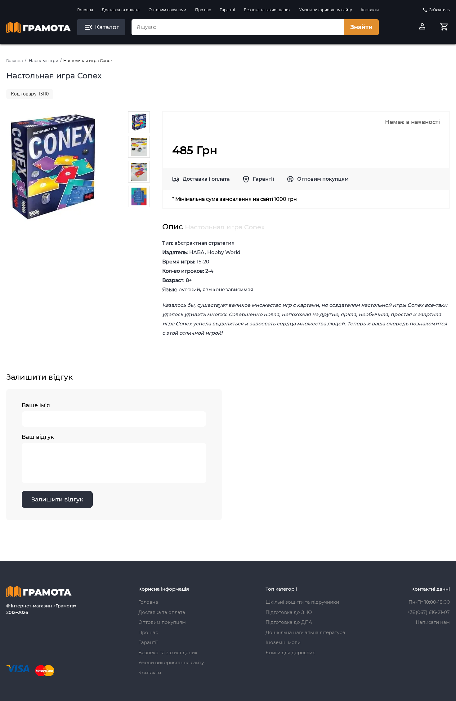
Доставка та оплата (121, 9)
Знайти (361, 27)
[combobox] (238, 27)
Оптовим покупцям (167, 9)
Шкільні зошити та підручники (302, 602)
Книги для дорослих (290, 652)
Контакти (370, 9)
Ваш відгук (38, 437)
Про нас (203, 9)
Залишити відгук (57, 499)
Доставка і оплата (206, 179)
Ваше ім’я (36, 405)
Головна (85, 9)
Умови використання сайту (325, 9)
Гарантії (227, 9)
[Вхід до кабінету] (422, 27)
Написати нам (433, 622)
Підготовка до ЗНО (289, 612)
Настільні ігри (43, 60)
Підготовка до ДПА (289, 622)
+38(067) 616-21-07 (428, 612)
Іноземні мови (283, 642)
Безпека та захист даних (267, 9)
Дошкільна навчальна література (305, 632)
